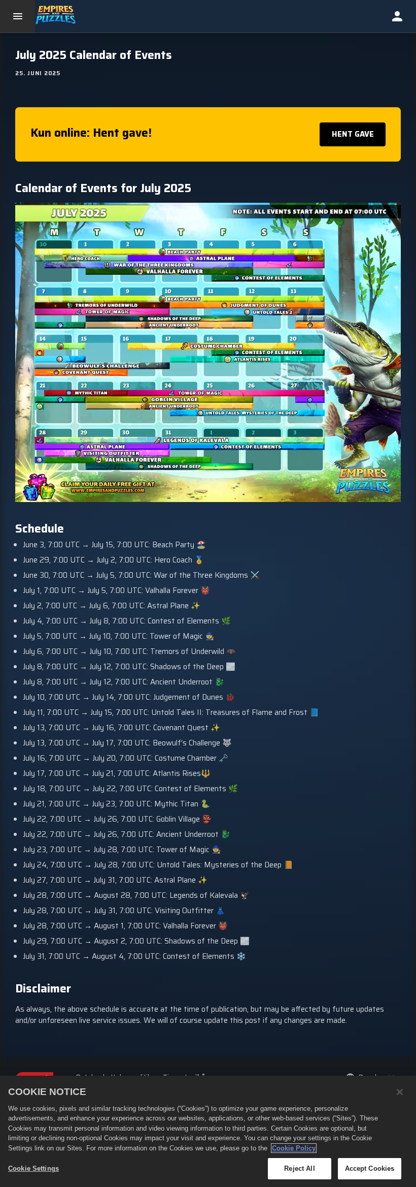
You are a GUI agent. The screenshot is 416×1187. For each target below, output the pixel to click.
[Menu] (17, 16)
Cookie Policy (294, 1148)
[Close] (400, 1092)
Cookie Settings (33, 1168)
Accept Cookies (370, 1168)
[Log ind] (397, 16)
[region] (208, 1131)
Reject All (299, 1168)
